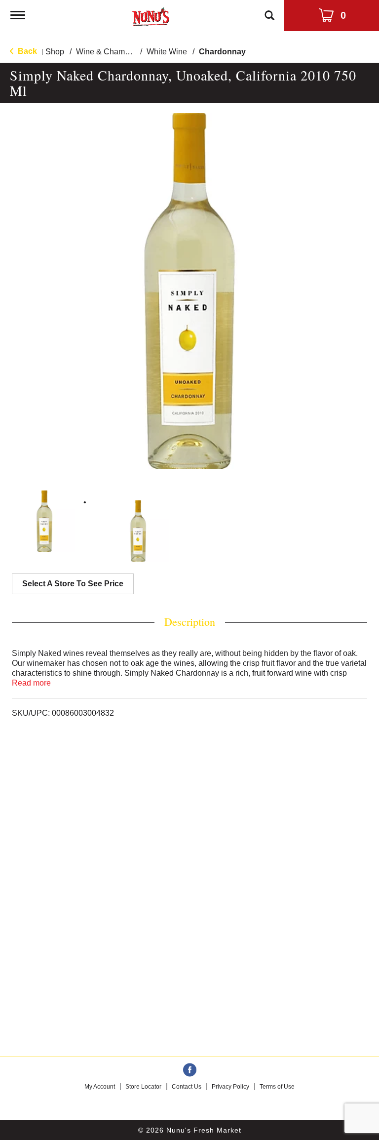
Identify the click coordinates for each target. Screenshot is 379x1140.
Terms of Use (277, 1086)
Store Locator (143, 1086)
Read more (31, 683)
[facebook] (189, 1070)
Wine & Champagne (111, 51)
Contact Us (186, 1086)
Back (26, 51)
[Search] (269, 11)
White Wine (167, 51)
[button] (44, 521)
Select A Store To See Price (72, 583)
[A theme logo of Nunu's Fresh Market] (150, 14)
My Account (99, 1086)
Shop (54, 51)
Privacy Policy (230, 1086)
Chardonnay (222, 51)
